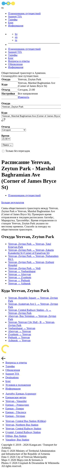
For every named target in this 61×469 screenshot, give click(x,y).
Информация (15, 25)
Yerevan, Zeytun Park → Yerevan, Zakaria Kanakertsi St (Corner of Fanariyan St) (31, 251)
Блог (11, 22)
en (16, 37)
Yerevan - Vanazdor (16, 401)
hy (16, 34)
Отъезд (5, 126)
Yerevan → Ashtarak (19, 283)
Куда (4, 112)
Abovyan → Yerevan (19, 331)
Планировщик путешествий (24, 13)
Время (5, 135)
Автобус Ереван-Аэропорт (20, 393)
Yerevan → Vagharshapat (21, 271)
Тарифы (12, 19)
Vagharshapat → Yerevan (21, 328)
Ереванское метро (15, 397)
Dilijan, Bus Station (15, 436)
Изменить (23, 97)
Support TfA (15, 16)
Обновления (15, 64)
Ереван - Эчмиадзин (17, 404)
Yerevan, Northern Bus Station (21, 424)
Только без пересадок (17, 150)
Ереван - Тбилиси (15, 412)
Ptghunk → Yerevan (19, 337)
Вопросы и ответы (19, 61)
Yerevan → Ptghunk (19, 280)
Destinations (12, 377)
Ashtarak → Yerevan (19, 340)
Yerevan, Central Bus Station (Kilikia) (25, 421)
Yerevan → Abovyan (19, 274)
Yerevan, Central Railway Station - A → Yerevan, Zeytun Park (29, 311)
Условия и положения (18, 384)
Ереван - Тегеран (15, 416)
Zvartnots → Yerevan (19, 334)
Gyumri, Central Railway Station (23, 432)
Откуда (5, 103)
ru (16, 40)
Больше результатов (12, 202)
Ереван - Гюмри (14, 408)
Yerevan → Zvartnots (19, 277)
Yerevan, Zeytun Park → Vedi (24, 268)
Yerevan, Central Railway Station (23, 428)
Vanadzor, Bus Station (17, 439)
